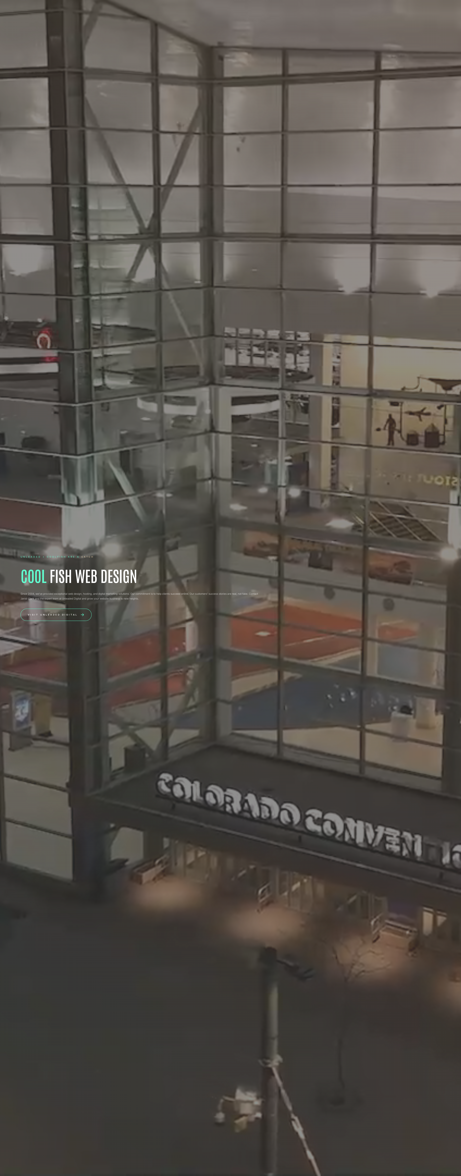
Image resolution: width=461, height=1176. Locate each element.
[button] (56, 615)
